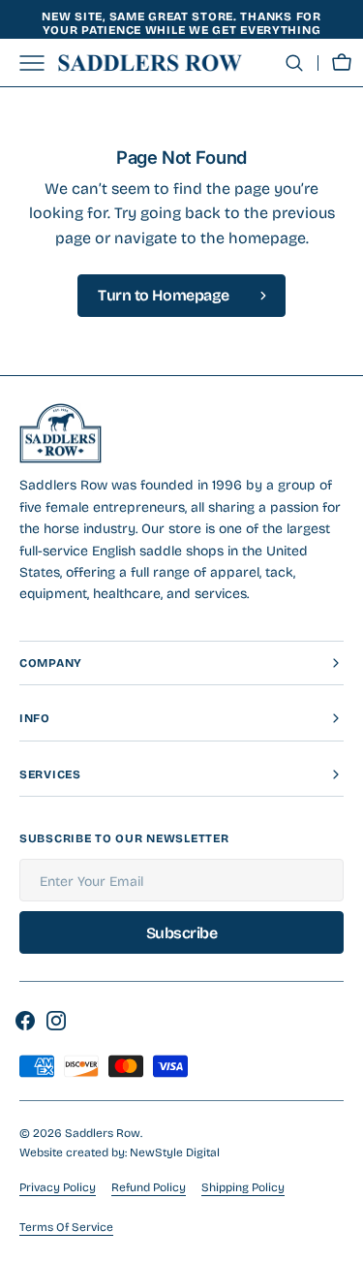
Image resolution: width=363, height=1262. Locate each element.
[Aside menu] (38, 63)
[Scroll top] (339, 1238)
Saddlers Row (102, 1133)
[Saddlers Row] (150, 63)
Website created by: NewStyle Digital (119, 1152)
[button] (294, 63)
